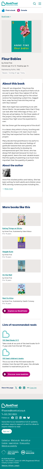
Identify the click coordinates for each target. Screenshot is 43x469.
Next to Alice (7, 298)
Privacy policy (25, 443)
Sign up (6, 431)
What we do (15, 440)
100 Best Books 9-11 (10, 340)
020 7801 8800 (10, 414)
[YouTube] (24, 418)
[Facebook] (12, 418)
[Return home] (10, 4)
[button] (16, 388)
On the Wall (7, 275)
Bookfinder (6, 16)
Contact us (6, 440)
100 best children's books (13, 358)
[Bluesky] (28, 418)
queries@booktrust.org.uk (14, 410)
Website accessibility (9, 446)
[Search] (34, 3)
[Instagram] (16, 418)
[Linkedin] (20, 418)
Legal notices (13, 443)
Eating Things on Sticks (12, 228)
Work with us (25, 440)
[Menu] (39, 3)
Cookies (5, 443)
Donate (24, 10)
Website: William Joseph (10, 465)
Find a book (10, 10)
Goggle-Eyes (7, 252)
